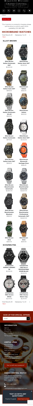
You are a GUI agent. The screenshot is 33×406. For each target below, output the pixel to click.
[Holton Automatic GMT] (9, 52)
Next (4, 37)
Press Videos (8, 348)
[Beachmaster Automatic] (9, 176)
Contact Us (7, 332)
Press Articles (8, 347)
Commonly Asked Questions (13, 358)
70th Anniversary (9, 350)
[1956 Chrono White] (9, 284)
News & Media (8, 345)
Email (5, 318)
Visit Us (6, 328)
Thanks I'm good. (10, 399)
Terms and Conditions (11, 335)
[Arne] (9, 228)
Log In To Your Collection (12, 356)
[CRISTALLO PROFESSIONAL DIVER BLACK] (23, 256)
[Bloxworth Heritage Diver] (23, 150)
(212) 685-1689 (11, 384)
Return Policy (8, 334)
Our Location (23, 1)
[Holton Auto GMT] (23, 52)
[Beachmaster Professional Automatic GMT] (23, 201)
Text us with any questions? (15, 365)
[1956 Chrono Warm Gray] (23, 284)
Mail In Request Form (11, 354)
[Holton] (23, 77)
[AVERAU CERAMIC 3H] (9, 256)
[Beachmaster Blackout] (9, 201)
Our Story (7, 330)
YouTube (7, 352)
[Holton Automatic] (9, 127)
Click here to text (23, 399)
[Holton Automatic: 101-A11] (9, 101)
